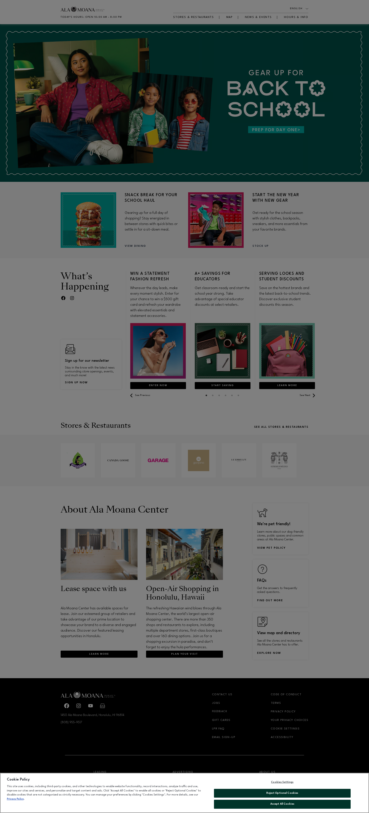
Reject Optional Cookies (282, 793)
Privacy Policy (15, 799)
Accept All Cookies (282, 804)
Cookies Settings (282, 782)
